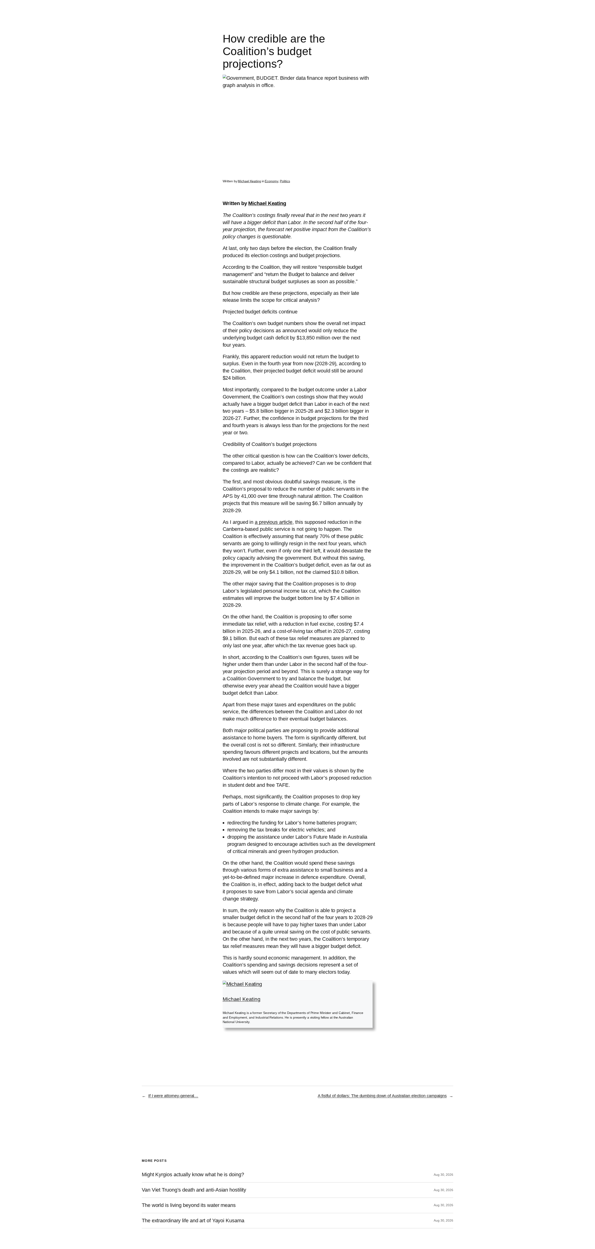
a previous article (273, 522)
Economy (271, 181)
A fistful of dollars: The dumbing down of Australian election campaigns (382, 1095)
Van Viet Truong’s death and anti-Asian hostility (194, 1190)
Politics (285, 181)
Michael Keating (249, 181)
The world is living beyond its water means (189, 1205)
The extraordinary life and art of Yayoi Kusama (193, 1220)
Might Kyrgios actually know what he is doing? (193, 1174)
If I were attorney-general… (173, 1095)
